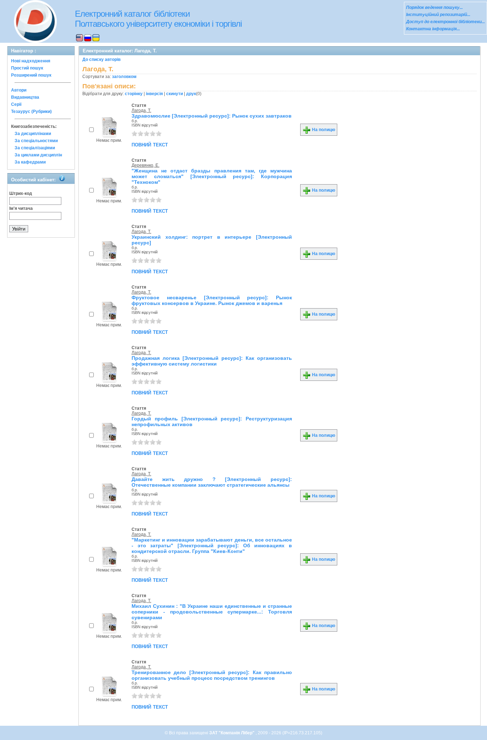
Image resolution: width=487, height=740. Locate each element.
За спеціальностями (36, 140)
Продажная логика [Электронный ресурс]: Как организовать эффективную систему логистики (212, 361)
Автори (18, 90)
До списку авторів (101, 59)
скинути (174, 93)
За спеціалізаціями (35, 147)
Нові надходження (30, 60)
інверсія (154, 93)
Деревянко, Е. (145, 165)
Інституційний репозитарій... (438, 14)
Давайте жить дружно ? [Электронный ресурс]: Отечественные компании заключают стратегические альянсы (212, 482)
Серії (16, 104)
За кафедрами (30, 162)
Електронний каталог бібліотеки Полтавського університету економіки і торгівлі (158, 19)
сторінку (134, 93)
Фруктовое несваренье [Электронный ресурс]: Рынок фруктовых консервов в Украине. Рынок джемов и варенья (212, 300)
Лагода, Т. (141, 110)
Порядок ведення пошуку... (434, 7)
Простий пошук (27, 68)
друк (191, 93)
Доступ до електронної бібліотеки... (445, 21)
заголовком (124, 76)
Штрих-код (20, 193)
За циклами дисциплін (38, 154)
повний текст (150, 144)
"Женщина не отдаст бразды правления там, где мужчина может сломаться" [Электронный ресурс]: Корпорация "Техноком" (212, 176)
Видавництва (25, 97)
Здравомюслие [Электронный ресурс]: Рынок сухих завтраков (212, 116)
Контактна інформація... (433, 28)
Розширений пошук (31, 75)
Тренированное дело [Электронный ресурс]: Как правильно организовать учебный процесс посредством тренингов (212, 675)
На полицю (323, 129)
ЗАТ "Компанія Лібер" (232, 732)
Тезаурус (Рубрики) (31, 111)
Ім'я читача (21, 208)
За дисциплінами (33, 133)
